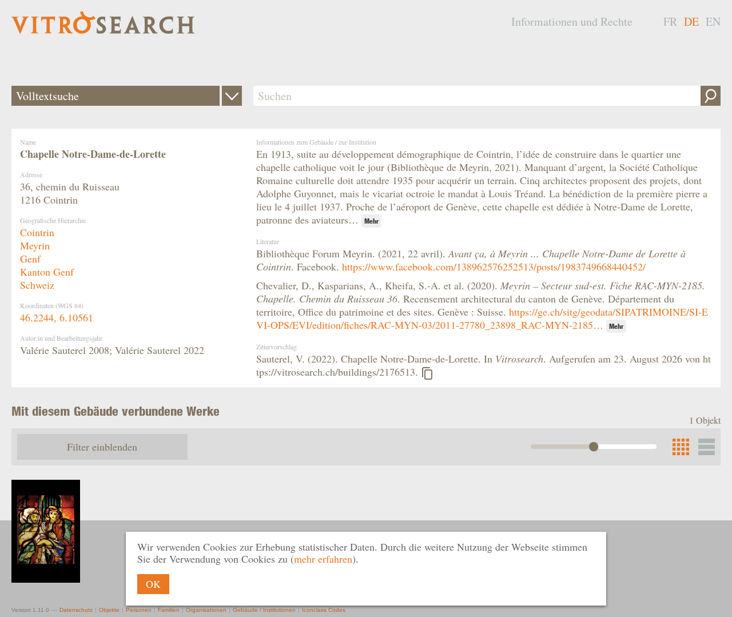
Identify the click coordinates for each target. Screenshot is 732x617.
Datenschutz (76, 610)
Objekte (109, 610)
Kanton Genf (47, 271)
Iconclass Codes (323, 610)
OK (153, 584)
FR (670, 21)
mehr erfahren (323, 559)
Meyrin (35, 245)
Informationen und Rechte (571, 21)
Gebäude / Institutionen (264, 610)
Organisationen (206, 610)
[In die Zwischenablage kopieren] (427, 373)
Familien (169, 610)
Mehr (371, 221)
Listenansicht (706, 447)
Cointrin (37, 232)
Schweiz (37, 285)
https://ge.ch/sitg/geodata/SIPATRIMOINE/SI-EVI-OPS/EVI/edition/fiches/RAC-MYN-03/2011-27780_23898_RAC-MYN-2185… (482, 318)
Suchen (711, 96)
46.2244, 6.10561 (56, 317)
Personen (139, 610)
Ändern (232, 96)
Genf (30, 258)
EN (713, 21)
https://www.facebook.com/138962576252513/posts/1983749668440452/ (494, 266)
